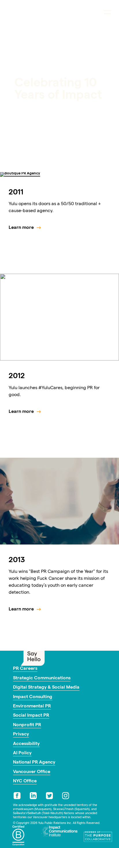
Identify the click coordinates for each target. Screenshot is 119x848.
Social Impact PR (31, 715)
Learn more (21, 228)
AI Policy (22, 753)
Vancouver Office (31, 772)
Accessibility (26, 744)
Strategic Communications (41, 678)
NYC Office (25, 781)
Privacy (21, 734)
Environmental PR (32, 706)
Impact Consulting (32, 697)
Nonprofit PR (27, 725)
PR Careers (25, 669)
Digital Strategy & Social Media (46, 687)
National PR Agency (34, 762)
